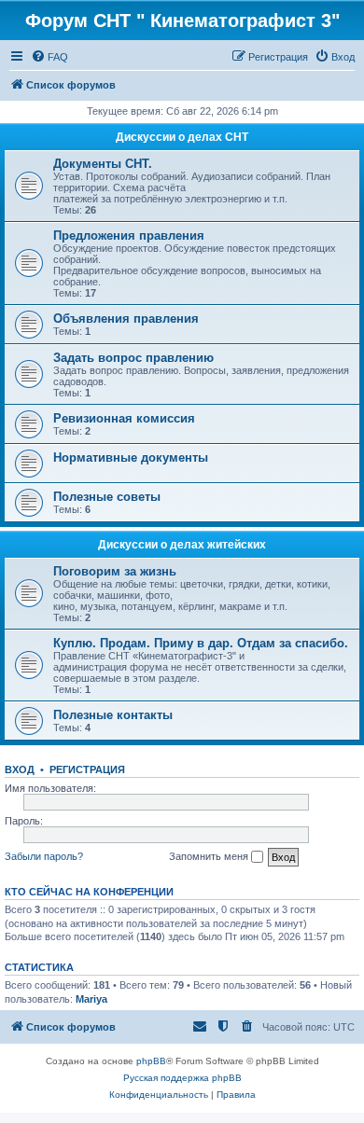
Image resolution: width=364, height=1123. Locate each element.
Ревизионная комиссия (124, 418)
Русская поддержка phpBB (182, 1078)
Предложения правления (128, 236)
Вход (20, 769)
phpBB (151, 1061)
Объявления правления (126, 319)
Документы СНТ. (102, 164)
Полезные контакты (113, 715)
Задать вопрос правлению (133, 358)
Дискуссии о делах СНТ (182, 137)
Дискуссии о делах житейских (182, 544)
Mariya (91, 999)
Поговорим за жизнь (114, 571)
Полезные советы (107, 497)
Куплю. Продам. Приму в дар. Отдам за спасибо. (200, 643)
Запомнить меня (210, 856)
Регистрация (87, 769)
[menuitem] (49, 57)
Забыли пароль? (44, 856)
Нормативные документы (130, 457)
